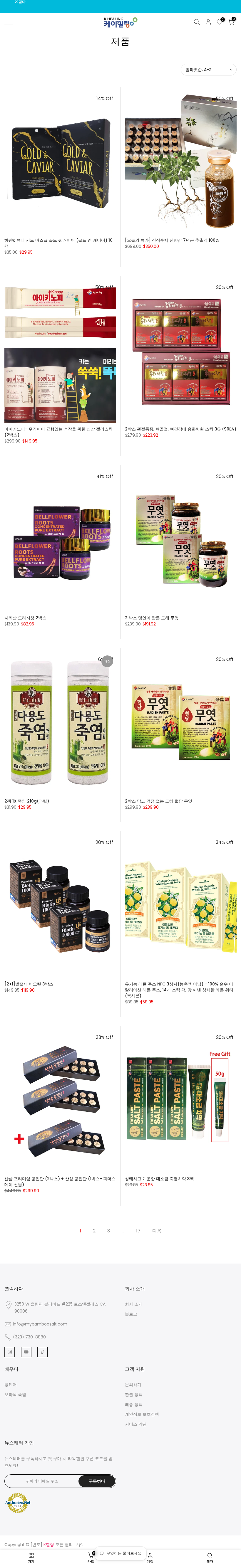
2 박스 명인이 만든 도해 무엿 (152, 618)
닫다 (11, 2)
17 (138, 1230)
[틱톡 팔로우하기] (42, 1352)
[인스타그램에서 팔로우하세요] (9, 1352)
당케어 (10, 1384)
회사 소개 (134, 1304)
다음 (157, 1230)
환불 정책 (134, 1394)
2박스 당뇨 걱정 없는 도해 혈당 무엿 (158, 801)
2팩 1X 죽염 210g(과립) (26, 801)
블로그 (131, 1314)
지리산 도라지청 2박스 (25, 618)
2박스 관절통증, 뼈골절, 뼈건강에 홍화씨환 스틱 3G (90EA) (180, 429)
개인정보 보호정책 (142, 1414)
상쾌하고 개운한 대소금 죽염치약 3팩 (159, 1179)
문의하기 (133, 1384)
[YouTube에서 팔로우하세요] (26, 1352)
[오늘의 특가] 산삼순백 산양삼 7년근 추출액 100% (172, 240)
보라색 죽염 (15, 1394)
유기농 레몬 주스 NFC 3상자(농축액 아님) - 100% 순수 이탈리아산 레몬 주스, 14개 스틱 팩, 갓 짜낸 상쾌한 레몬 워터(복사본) (179, 990)
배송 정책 (134, 1404)
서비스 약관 (136, 1424)
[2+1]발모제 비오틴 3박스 (28, 984)
